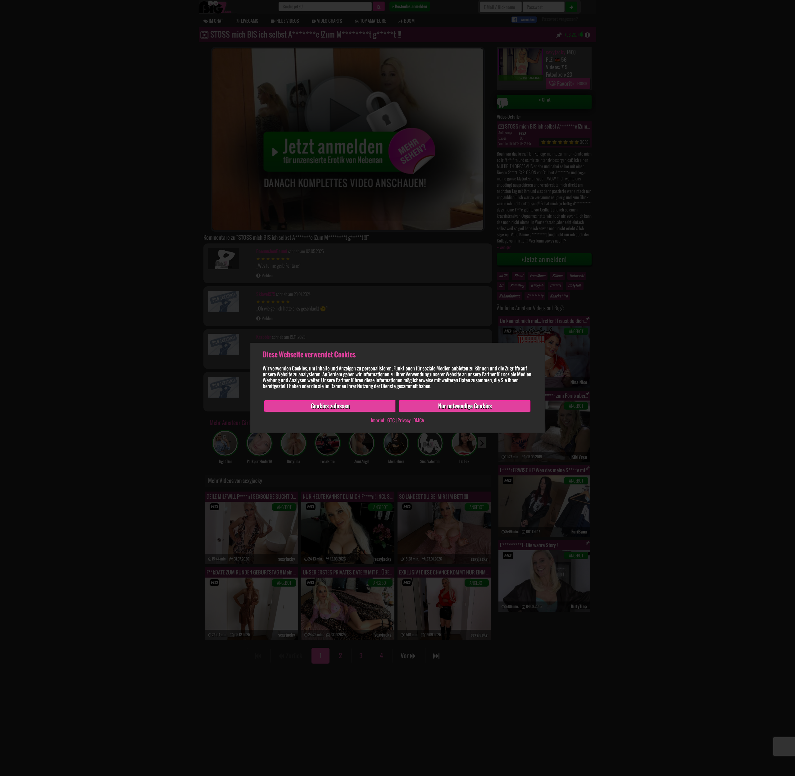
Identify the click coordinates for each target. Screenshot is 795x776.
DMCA (418, 420)
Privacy (404, 420)
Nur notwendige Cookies (465, 406)
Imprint (377, 420)
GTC (391, 420)
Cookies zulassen (330, 406)
